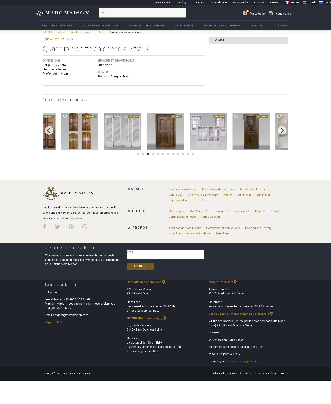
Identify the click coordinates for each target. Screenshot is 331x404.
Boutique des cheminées (146, 282)
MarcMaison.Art (200, 211)
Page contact (53, 322)
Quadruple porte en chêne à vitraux (125, 32)
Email (130, 252)
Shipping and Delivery (258, 228)
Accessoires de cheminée (100, 25)
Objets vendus (178, 200)
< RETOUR (47, 32)
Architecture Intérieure (147, 25)
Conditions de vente (253, 373)
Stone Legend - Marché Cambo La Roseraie (241, 314)
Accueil (61, 32)
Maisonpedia (240, 2)
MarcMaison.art (162, 2)
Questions (222, 233)
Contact (275, 2)
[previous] (49, 130)
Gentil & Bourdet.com (182, 216)
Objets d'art (184, 25)
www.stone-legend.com (243, 361)
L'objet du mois (218, 2)
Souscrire (140, 266)
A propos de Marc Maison (185, 228)
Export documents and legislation (190, 233)
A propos (259, 2)
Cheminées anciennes (57, 25)
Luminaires (281, 25)
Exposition (198, 2)
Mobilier (257, 25)
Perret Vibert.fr (210, 216)
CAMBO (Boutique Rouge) (147, 318)
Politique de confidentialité (227, 373)
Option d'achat (201, 200)
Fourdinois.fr (242, 211)
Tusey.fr (275, 211)
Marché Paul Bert (223, 282)
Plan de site (272, 373)
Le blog (181, 2)
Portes (101, 32)
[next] (282, 130)
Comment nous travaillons (223, 228)
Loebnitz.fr (222, 211)
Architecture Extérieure (222, 25)
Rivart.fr (260, 211)
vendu (219, 40)
